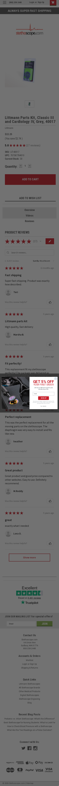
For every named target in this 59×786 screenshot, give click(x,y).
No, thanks (43, 406)
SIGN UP (43, 398)
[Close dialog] (55, 378)
